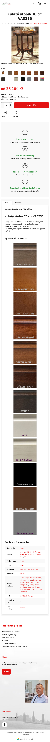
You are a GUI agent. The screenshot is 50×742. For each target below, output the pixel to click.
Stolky (22, 548)
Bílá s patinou (34, 585)
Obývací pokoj (25, 569)
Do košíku (32, 105)
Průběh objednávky (9, 635)
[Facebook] (4, 724)
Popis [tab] (7, 203)
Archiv (6, 671)
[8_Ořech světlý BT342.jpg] (25, 352)
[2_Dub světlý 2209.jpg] (25, 279)
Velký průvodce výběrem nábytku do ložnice (19, 663)
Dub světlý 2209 (36, 578)
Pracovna (34, 569)
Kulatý (22, 565)
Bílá (27, 552)
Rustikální (23, 596)
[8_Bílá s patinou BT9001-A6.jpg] (25, 450)
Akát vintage (24, 578)
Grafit (22, 554)
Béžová (22, 552)
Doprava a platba (8, 637)
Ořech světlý (24, 582)
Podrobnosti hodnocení (38, 23)
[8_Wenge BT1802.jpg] (25, 401)
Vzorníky (5, 640)
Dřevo (22, 574)
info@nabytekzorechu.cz (11, 717)
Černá (32, 552)
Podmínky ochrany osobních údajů (14, 646)
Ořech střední (37, 580)
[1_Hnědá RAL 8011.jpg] (25, 499)
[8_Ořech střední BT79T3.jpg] (25, 328)
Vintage (30, 596)
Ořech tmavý (35, 582)
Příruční (22, 608)
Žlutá (26, 557)
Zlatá (21, 557)
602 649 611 (6, 720)
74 (25, 561)
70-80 (22, 561)
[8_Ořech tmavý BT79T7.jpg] (25, 377)
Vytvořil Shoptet (26, 739)
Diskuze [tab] (18, 203)
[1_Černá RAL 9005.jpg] (25, 474)
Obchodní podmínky (9, 643)
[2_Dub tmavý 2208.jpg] (25, 303)
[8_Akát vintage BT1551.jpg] (25, 254)
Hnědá (27, 554)
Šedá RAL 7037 (29, 589)
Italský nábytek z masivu (11, 632)
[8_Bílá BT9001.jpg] (25, 425)
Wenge (22, 585)
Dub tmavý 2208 (25, 580)
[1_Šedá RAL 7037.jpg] (25, 523)
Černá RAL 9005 (25, 587)
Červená (38, 552)
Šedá (39, 554)
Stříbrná (33, 554)
